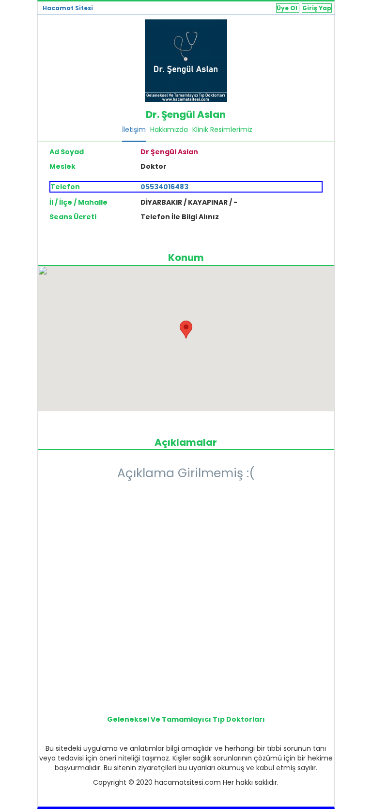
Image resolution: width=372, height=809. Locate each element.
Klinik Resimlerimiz (222, 129)
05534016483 (164, 187)
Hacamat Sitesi (68, 8)
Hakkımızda (169, 129)
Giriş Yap (316, 8)
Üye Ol (288, 8)
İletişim (134, 129)
